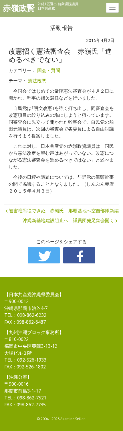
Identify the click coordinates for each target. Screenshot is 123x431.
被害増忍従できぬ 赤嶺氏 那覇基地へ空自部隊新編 (64, 210)
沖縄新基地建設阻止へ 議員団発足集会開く (68, 220)
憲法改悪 (37, 80)
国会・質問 (48, 70)
